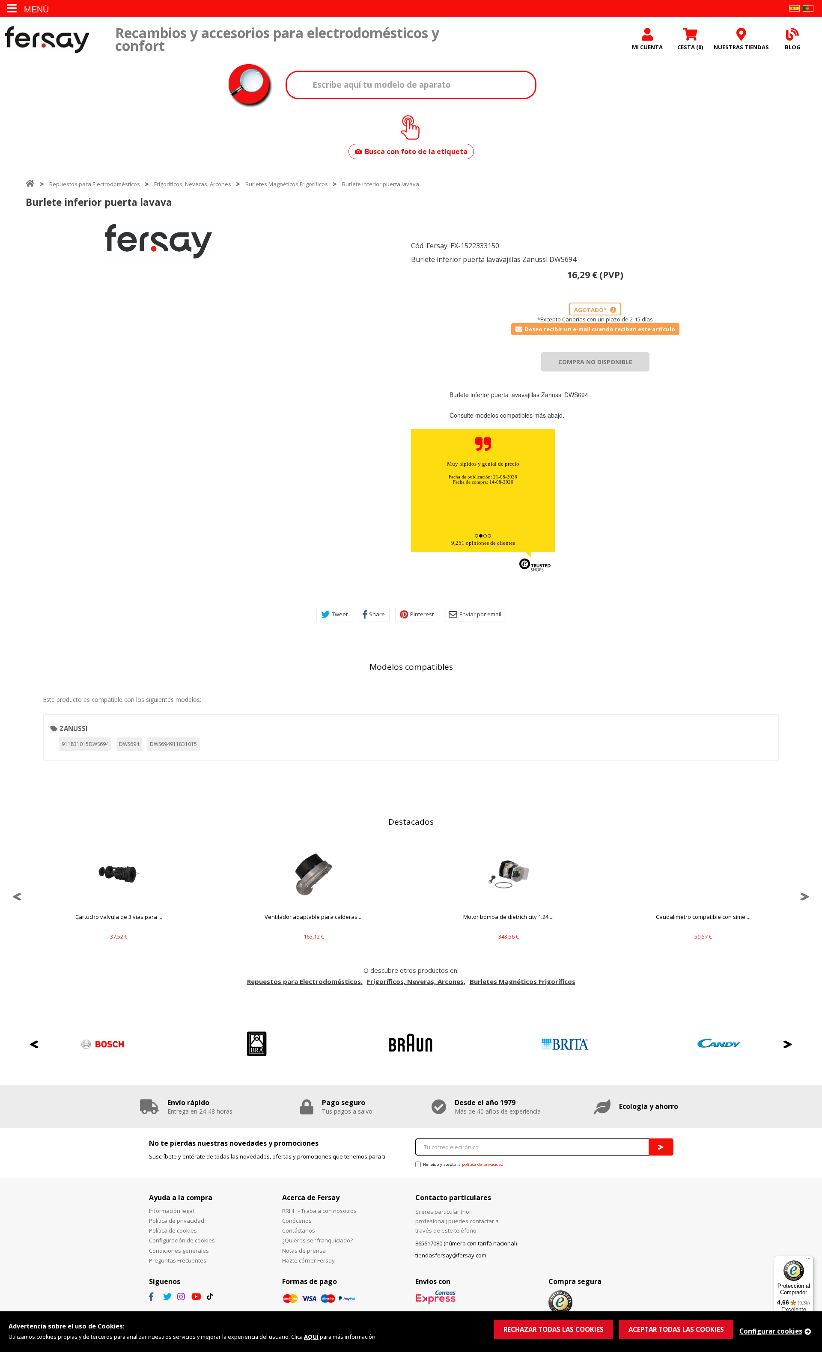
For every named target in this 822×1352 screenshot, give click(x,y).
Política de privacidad (176, 1220)
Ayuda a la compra (180, 1197)
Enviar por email (480, 614)
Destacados (411, 821)
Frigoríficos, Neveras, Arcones (192, 184)
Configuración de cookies (182, 1240)
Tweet (340, 614)
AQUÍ (311, 1336)
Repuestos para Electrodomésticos (94, 184)
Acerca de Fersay (311, 1197)
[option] (158, 241)
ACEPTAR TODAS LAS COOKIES (676, 1329)
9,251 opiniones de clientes (483, 543)
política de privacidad (482, 1164)
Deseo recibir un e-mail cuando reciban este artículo (599, 329)
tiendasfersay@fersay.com (450, 1255)
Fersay (47, 39)
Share (377, 614)
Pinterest (422, 614)
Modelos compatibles (411, 666)
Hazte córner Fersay (308, 1260)
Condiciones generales (179, 1250)
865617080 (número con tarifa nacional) (466, 1243)
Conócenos (297, 1220)
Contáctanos (298, 1230)
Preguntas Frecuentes (177, 1260)
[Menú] (808, 1261)
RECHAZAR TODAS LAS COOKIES (553, 1329)
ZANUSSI (74, 728)
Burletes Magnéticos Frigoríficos (286, 184)
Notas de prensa (304, 1250)
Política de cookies (173, 1230)
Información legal (171, 1211)
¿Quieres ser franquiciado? (317, 1240)
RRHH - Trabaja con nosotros (319, 1211)
